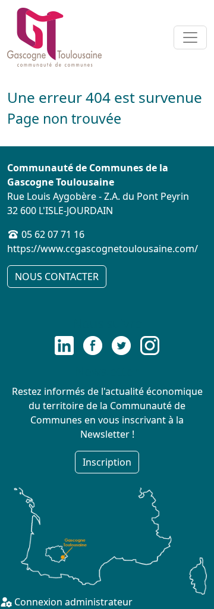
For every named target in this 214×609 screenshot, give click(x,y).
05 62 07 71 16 (52, 234)
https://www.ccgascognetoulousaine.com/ (102, 248)
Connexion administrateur (72, 601)
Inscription (107, 462)
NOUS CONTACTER (57, 276)
